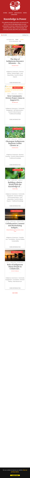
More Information (15, 82)
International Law (17, 281)
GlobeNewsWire (15, 147)
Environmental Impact (13, 197)
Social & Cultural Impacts (14, 112)
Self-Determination (18, 110)
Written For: (25, 35)
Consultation (12, 239)
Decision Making (18, 195)
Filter (5, 35)
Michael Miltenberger (10, 229)
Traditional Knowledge (15, 113)
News (25, 13)
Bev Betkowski (15, 102)
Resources (18, 13)
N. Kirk (12, 270)
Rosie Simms (18, 229)
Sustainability (15, 241)
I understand (15, 475)
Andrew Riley (15, 188)
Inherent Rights (15, 73)
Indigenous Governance (12, 71)
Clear (21, 39)
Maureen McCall (15, 65)
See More (15, 293)
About (11, 13)
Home (5, 13)
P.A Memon (16, 270)
